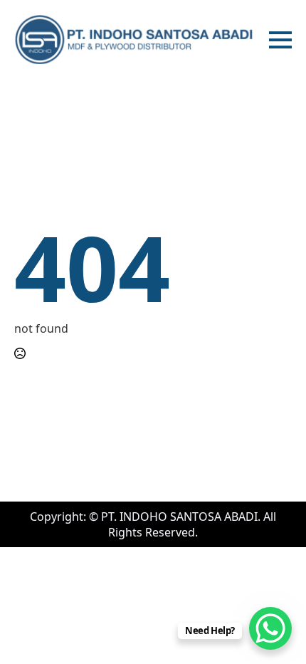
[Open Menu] (280, 39)
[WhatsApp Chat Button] (270, 628)
